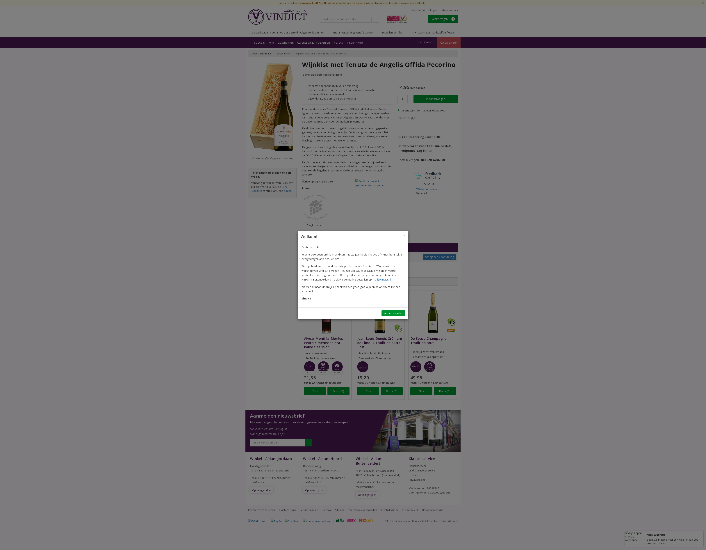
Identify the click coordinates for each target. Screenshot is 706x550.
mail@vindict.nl (382, 279)
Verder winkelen (393, 313)
